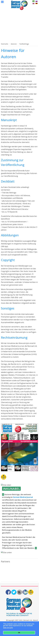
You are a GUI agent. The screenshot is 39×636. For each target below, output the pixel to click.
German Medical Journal (23, 497)
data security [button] (8, 628)
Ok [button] (19, 632)
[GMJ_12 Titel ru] (19, 447)
